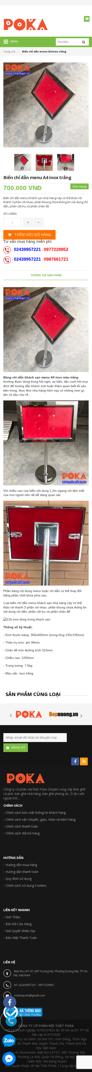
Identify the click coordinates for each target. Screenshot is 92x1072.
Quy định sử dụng (18, 878)
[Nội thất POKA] (25, 24)
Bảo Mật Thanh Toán (21, 938)
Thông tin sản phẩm (46, 275)
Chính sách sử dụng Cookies (26, 885)
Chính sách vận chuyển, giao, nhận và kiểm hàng (40, 819)
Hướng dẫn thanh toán (22, 872)
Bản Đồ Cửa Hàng (18, 924)
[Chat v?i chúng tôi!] (9, 1058)
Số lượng (10, 214)
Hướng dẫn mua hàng (21, 865)
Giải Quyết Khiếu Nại (20, 931)
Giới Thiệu (13, 917)
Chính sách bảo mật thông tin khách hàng (36, 812)
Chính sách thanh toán (22, 826)
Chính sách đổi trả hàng (23, 833)
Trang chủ (9, 51)
